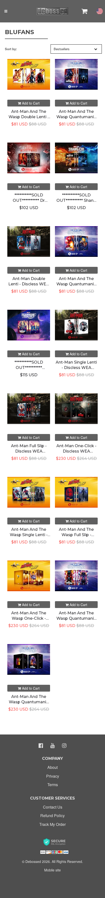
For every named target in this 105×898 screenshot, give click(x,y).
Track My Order (52, 824)
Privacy (52, 776)
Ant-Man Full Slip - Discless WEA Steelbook (29, 451)
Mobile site (52, 870)
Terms (52, 784)
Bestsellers (62, 49)
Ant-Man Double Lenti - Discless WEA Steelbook (28, 284)
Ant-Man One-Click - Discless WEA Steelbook (76, 451)
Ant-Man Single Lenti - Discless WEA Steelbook (76, 368)
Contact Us (52, 807)
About (52, 767)
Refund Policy (52, 815)
